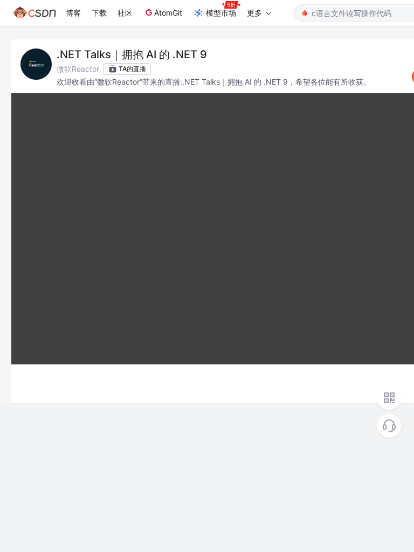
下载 (99, 12)
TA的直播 (132, 69)
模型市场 (221, 12)
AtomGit (168, 12)
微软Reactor (78, 68)
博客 (73, 12)
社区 (125, 12)
